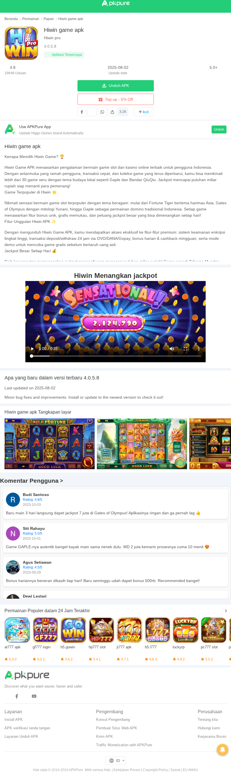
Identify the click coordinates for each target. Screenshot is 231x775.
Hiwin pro (52, 38)
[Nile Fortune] (50, 443)
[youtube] (34, 696)
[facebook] (16, 696)
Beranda (11, 19)
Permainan (30, 19)
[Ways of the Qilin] (142, 443)
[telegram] (8, 696)
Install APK (14, 719)
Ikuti (146, 112)
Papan (49, 19)
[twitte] (25, 696)
